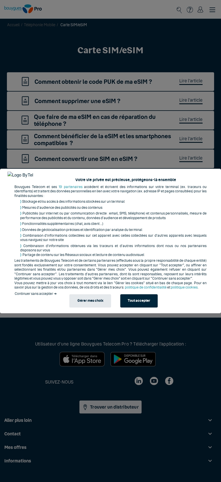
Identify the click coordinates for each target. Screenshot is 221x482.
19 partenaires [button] (71, 187)
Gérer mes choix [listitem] (90, 301)
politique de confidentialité (146, 287)
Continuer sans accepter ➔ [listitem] (36, 294)
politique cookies (184, 287)
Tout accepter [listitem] (139, 301)
